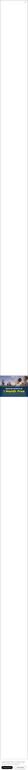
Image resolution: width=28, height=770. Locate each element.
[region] (14, 764)
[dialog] (14, 385)
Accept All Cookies (7, 767)
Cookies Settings (20, 767)
